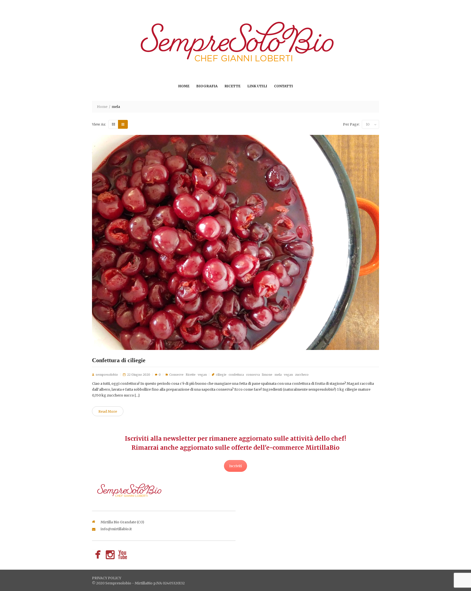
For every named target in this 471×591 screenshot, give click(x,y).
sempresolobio (107, 374)
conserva (253, 374)
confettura (236, 374)
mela (278, 374)
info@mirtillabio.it (116, 529)
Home (183, 86)
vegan (202, 374)
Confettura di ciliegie (118, 360)
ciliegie (221, 374)
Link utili (257, 86)
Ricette (232, 86)
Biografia (207, 86)
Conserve (176, 374)
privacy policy (106, 578)
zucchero (302, 374)
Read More (107, 411)
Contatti (283, 86)
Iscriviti (235, 466)
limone (267, 374)
